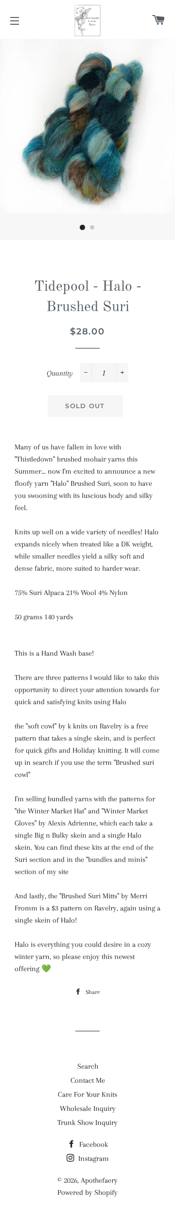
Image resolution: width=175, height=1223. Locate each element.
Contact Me (87, 1080)
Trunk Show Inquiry (87, 1122)
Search (87, 1066)
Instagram (92, 1158)
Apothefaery (99, 1180)
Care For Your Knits (87, 1094)
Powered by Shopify (87, 1192)
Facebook (92, 1144)
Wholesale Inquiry (88, 1108)
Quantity (60, 373)
